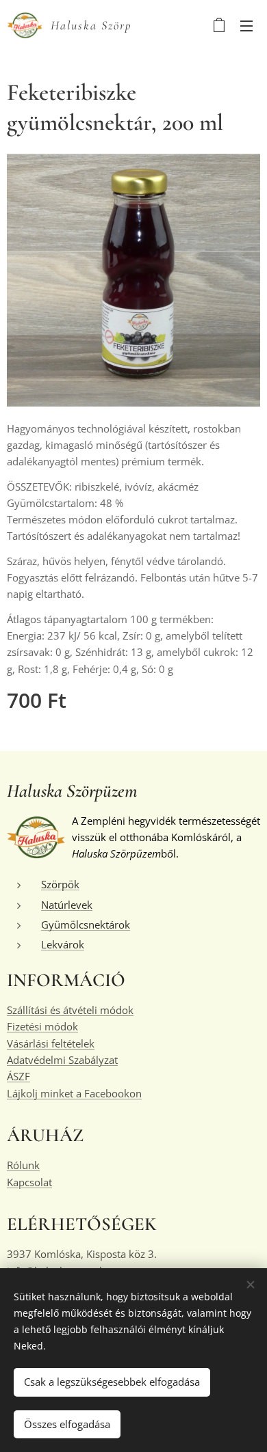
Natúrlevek (66, 905)
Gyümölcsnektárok (85, 924)
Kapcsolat (29, 1182)
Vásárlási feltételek (50, 1043)
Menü (246, 25)
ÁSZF (18, 1076)
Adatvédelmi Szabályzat (62, 1060)
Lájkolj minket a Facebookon (74, 1093)
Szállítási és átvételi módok (70, 1010)
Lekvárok (62, 944)
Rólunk (23, 1165)
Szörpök (60, 884)
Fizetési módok (42, 1026)
